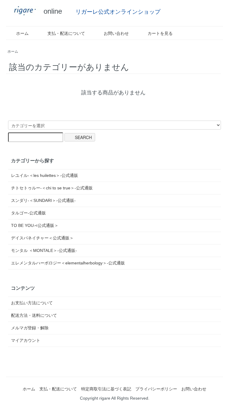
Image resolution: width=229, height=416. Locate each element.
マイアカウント (25, 340)
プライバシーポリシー (156, 389)
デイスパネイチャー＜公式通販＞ (42, 238)
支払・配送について (66, 33)
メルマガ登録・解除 (30, 327)
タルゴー (28, 213)
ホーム (22, 33)
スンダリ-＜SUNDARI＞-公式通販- (43, 200)
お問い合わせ (116, 33)
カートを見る (160, 33)
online (51, 11)
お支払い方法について (32, 302)
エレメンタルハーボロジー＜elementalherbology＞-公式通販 (68, 263)
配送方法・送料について (34, 315)
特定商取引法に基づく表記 (106, 389)
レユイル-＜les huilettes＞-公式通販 (44, 175)
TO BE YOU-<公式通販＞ (34, 225)
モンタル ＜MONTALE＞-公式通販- (44, 250)
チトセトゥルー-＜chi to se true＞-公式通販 (52, 188)
